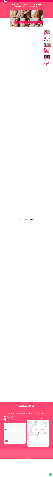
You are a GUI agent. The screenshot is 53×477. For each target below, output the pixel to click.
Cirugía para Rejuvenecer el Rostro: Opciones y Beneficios (47, 62)
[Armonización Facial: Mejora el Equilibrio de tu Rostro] (47, 43)
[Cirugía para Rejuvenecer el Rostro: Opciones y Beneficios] (47, 55)
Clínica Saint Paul (25, 458)
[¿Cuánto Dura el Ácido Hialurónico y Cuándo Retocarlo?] (47, 30)
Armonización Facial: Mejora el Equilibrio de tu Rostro (47, 51)
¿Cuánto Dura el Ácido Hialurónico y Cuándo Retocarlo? (47, 37)
